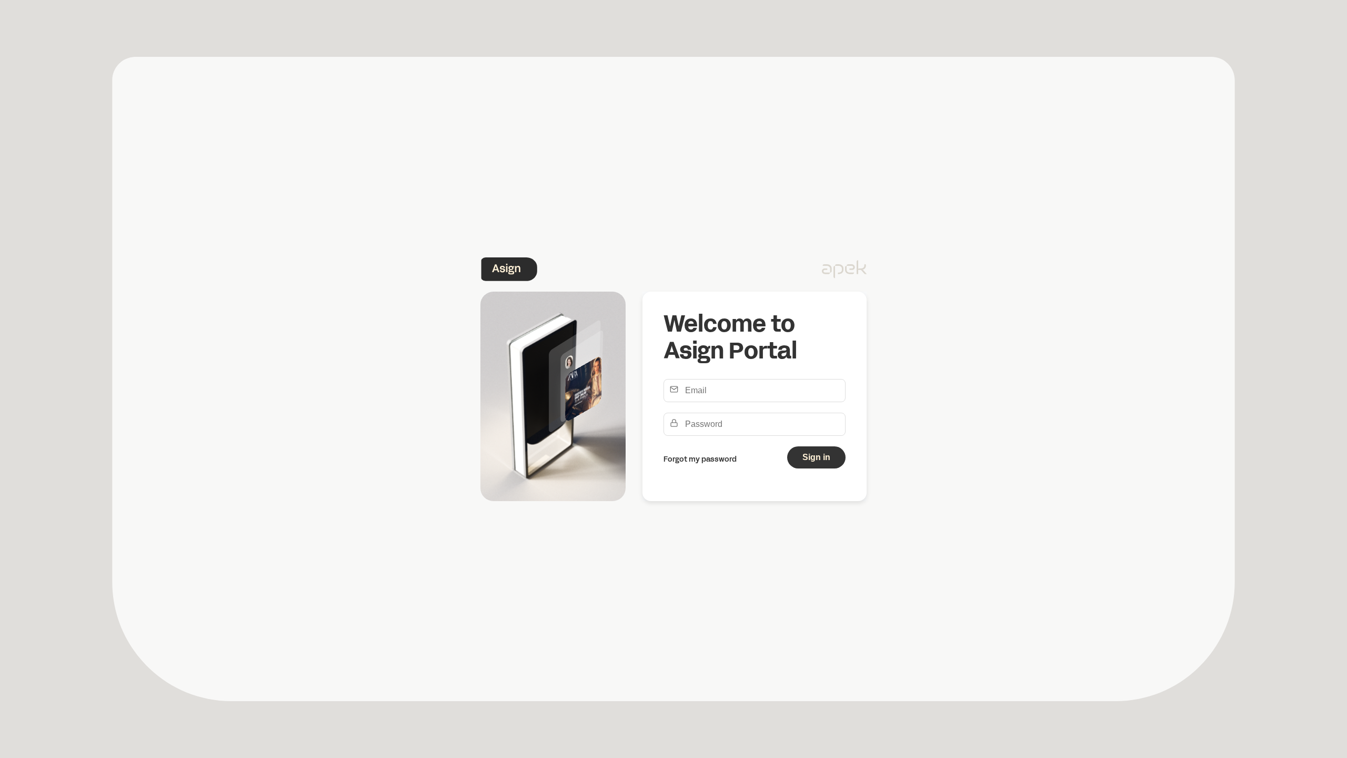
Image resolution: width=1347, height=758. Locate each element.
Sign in (816, 457)
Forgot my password (700, 459)
